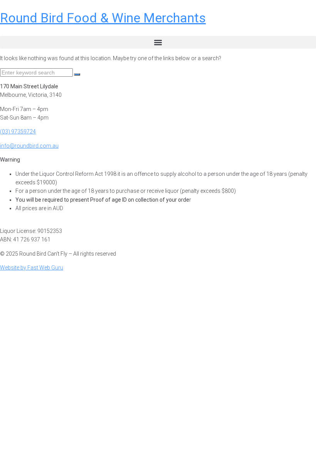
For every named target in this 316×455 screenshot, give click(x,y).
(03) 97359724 (18, 131)
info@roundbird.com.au (29, 146)
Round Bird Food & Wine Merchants (103, 17)
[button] (158, 42)
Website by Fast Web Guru (31, 268)
